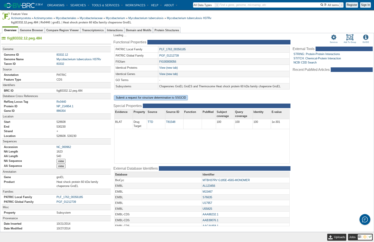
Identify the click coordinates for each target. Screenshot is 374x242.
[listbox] (206, 5)
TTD (150, 121)
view (61, 161)
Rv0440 (61, 101)
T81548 (170, 121)
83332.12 (62, 54)
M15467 (208, 191)
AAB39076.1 (210, 220)
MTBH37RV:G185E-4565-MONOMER (226, 180)
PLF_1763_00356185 (69, 197)
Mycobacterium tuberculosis (146, 18)
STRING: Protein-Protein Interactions (316, 54)
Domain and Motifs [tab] (138, 30)
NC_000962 (63, 147)
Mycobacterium (115, 18)
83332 (60, 63)
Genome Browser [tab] (31, 30)
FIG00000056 (167, 61)
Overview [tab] (10, 30)
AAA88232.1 (210, 214)
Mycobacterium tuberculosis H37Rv (189, 18)
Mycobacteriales (66, 18)
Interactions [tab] (115, 30)
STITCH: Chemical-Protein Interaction (317, 58)
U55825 (207, 208)
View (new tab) (168, 67)
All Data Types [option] (202, 5)
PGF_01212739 (66, 201)
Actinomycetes (43, 18)
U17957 (207, 203)
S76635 (207, 197)
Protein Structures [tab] (167, 30)
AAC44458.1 (210, 225)
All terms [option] (333, 5)
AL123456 (209, 185)
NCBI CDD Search (305, 62)
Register (352, 4)
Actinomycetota (21, 18)
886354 (61, 110)
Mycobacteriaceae (91, 18)
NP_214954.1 (64, 106)
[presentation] (217, 5)
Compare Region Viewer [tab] (62, 30)
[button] (57, 5)
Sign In (365, 4)
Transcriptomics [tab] (93, 30)
